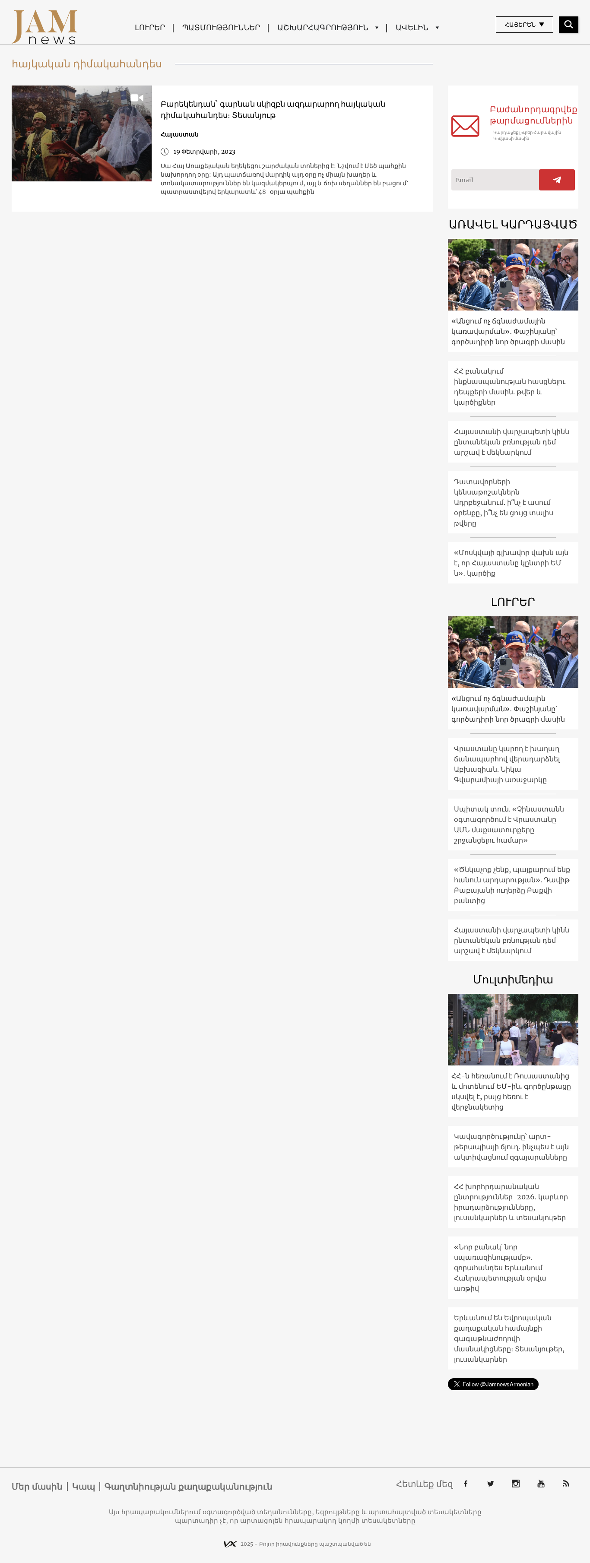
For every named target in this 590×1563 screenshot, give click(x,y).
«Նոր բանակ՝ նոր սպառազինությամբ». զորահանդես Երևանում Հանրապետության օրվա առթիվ (500, 1268)
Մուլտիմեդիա (513, 979)
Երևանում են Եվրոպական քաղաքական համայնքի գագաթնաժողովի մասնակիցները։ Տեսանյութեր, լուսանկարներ (509, 1338)
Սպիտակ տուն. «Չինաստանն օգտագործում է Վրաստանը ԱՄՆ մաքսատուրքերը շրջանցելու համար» (509, 824)
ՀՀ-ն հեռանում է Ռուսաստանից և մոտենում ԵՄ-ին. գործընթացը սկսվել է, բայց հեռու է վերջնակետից (511, 1091)
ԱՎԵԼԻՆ (412, 27)
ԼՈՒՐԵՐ (150, 27)
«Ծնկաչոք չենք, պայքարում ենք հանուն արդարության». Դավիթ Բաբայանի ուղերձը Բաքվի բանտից (512, 885)
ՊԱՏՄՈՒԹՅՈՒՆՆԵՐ (221, 27)
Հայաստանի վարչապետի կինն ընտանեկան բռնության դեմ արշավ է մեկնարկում (511, 442)
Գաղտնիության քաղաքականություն (189, 1486)
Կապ (83, 1486)
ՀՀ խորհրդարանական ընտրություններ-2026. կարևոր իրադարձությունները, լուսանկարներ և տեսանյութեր (511, 1202)
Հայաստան (180, 134)
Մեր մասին (37, 1486)
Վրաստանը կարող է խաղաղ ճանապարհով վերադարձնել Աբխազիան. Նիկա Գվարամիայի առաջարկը (507, 764)
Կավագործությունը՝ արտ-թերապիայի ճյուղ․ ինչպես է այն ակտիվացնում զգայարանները (511, 1146)
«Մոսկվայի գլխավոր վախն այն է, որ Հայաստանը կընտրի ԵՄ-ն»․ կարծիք (511, 562)
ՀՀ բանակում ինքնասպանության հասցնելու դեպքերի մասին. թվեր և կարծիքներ (509, 386)
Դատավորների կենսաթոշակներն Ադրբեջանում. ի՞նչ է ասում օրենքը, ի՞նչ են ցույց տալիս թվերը (503, 502)
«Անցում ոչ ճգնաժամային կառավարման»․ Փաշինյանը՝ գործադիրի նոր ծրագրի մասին (508, 331)
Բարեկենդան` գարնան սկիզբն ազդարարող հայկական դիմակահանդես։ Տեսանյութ (273, 109)
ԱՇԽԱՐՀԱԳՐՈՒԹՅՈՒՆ (322, 27)
